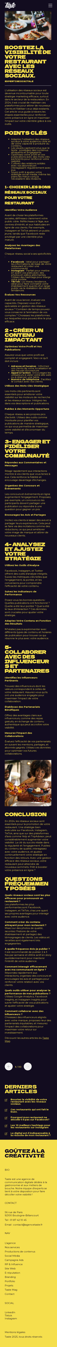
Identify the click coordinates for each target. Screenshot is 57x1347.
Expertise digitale (19, 81)
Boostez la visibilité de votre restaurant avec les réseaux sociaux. (29, 1101)
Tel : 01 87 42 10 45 (16, 1219)
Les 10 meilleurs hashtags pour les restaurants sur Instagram (30, 1126)
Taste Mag (11, 1289)
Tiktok (8, 1315)
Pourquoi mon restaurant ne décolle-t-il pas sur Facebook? (30, 1118)
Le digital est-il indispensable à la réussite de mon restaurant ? (31, 1134)
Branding (10, 1276)
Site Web (10, 1268)
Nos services (12, 1247)
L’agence (10, 1243)
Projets (9, 1285)
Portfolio (10, 1281)
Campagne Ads (14, 1260)
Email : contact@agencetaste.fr (23, 1224)
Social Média (12, 1255)
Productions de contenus (20, 1251)
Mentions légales (15, 1332)
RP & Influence (14, 1264)
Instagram (11, 1318)
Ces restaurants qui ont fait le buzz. (30, 1110)
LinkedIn (10, 1312)
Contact (9, 1293)
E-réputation (12, 1272)
